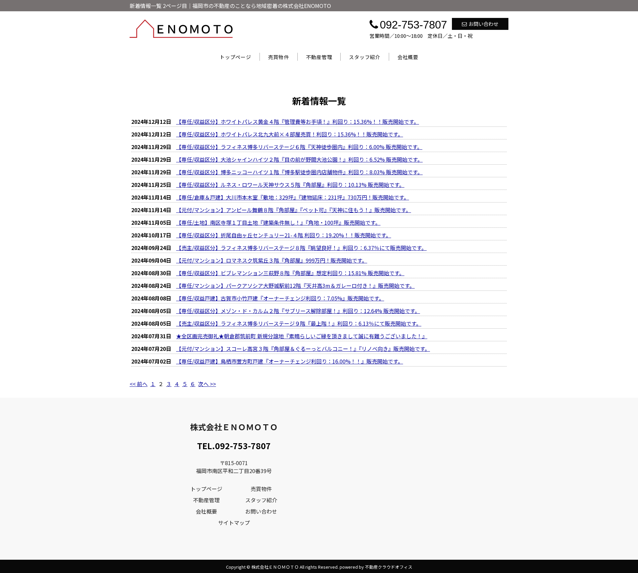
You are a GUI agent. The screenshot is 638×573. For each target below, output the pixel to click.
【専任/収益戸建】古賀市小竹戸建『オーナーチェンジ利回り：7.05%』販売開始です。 (280, 298)
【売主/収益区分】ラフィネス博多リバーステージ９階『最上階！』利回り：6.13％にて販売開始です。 (298, 323)
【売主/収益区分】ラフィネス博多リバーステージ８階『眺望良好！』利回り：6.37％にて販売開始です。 (301, 248)
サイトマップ (234, 523)
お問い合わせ (483, 23)
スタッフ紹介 (364, 56)
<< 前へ (139, 384)
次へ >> (207, 384)
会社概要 (407, 56)
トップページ (235, 56)
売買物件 (278, 56)
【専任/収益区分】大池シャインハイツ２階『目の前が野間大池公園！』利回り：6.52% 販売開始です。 (299, 159)
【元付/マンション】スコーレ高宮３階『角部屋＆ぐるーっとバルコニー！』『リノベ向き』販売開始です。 (303, 349)
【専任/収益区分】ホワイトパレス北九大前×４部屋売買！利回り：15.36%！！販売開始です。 (289, 134)
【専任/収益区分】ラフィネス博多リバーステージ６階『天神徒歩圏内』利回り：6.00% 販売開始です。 (299, 147)
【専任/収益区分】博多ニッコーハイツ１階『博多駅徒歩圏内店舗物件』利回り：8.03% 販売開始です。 (299, 172)
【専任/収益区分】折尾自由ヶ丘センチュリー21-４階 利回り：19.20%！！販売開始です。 (283, 235)
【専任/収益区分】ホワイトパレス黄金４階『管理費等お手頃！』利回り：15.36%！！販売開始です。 (297, 121)
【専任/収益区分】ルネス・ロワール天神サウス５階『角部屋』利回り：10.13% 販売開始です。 (290, 185)
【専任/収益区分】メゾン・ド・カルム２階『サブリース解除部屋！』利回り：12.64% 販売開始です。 (298, 311)
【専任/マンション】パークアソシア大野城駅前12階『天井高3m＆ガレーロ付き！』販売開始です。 (295, 285)
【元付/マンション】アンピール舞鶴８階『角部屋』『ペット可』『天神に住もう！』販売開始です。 (293, 210)
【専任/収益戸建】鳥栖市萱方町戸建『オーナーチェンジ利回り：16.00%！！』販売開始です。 (289, 361)
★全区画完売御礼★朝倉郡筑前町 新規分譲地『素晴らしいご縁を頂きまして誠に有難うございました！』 (301, 336)
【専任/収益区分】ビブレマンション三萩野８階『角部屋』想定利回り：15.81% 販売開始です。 (290, 273)
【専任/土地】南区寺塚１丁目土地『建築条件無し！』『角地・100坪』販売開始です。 (278, 222)
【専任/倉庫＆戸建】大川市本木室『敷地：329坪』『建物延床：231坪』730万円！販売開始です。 (292, 197)
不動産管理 (319, 56)
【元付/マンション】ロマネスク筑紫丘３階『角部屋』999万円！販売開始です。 (271, 260)
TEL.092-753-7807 (234, 445)
